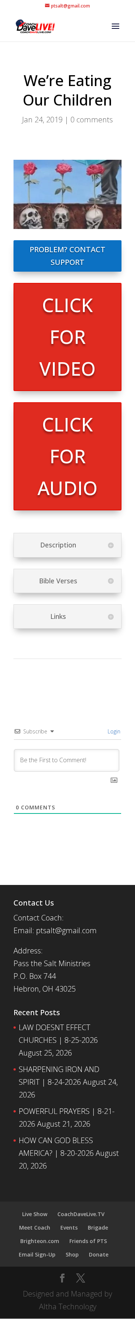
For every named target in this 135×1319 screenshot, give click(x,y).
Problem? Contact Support (67, 255)
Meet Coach (34, 1227)
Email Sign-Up (37, 1254)
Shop (72, 1254)
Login (113, 731)
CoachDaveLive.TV (81, 1214)
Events (69, 1227)
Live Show (34, 1214)
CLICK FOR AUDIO (68, 456)
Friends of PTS (88, 1241)
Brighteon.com (39, 1241)
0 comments (91, 120)
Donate (98, 1254)
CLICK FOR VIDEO (67, 336)
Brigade (98, 1227)
